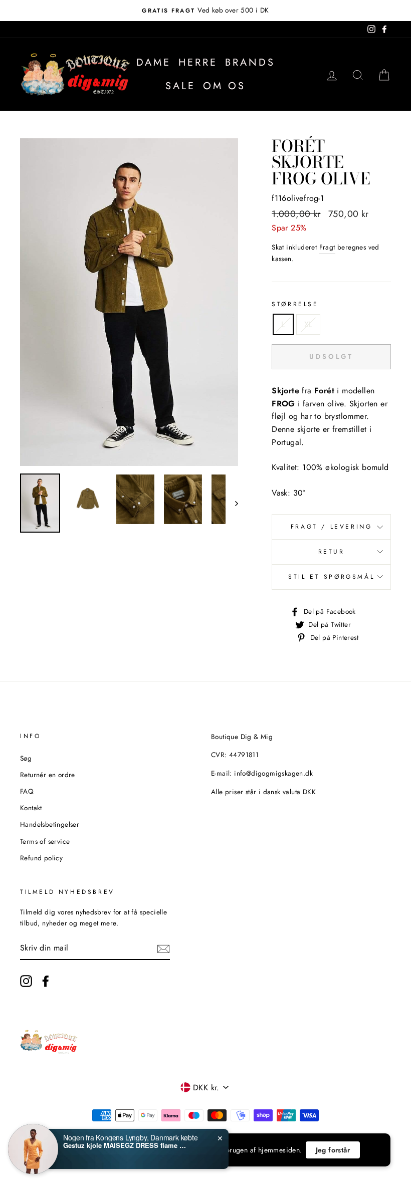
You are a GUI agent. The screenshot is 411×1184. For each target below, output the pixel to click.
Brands (250, 62)
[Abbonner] (163, 948)
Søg (26, 758)
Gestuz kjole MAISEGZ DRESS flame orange (125, 1145)
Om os (224, 86)
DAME (153, 62)
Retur (331, 551)
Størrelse (295, 304)
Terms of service (45, 841)
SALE (180, 86)
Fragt (327, 247)
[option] (205, 10)
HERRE (198, 62)
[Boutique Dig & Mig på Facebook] (46, 981)
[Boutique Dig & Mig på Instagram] (26, 981)
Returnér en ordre (47, 775)
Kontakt (31, 808)
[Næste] (232, 503)
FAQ (27, 791)
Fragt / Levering (331, 526)
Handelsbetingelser (49, 824)
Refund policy (41, 858)
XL (308, 324)
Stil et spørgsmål (331, 576)
